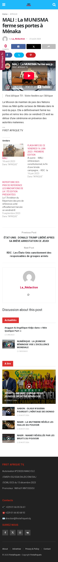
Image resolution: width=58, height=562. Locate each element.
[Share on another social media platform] (49, 46)
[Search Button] (54, 4)
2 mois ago (23, 351)
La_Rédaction (18, 39)
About (5, 549)
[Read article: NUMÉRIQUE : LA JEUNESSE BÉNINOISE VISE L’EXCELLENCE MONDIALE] (8, 344)
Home (4, 14)
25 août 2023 (35, 39)
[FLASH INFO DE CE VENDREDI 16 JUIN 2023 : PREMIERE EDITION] (40, 161)
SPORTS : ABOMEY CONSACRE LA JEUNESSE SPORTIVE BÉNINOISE (24, 394)
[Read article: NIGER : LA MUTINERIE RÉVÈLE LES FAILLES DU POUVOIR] (8, 424)
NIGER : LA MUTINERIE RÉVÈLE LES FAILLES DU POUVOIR (35, 423)
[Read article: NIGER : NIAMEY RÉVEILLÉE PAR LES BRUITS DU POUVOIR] (8, 438)
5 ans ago (10, 335)
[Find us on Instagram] (20, 532)
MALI (4, 158)
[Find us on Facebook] (5, 532)
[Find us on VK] (27, 532)
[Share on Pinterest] (31, 55)
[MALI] (13, 150)
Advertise (16, 549)
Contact (47, 549)
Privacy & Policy (32, 549)
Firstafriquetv (14, 555)
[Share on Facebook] (18, 46)
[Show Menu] (3, 4)
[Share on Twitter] (33, 46)
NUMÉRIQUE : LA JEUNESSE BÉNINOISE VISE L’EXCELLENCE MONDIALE (33, 344)
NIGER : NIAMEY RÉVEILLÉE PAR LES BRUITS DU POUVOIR (35, 437)
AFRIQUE (13, 14)
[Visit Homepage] (29, 5)
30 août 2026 (11, 400)
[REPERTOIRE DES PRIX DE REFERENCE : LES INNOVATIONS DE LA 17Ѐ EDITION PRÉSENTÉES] (15, 199)
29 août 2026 (23, 442)
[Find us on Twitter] (13, 532)
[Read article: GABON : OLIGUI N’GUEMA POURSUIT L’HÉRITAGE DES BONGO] (8, 411)
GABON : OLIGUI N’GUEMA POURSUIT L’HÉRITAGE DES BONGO (35, 410)
